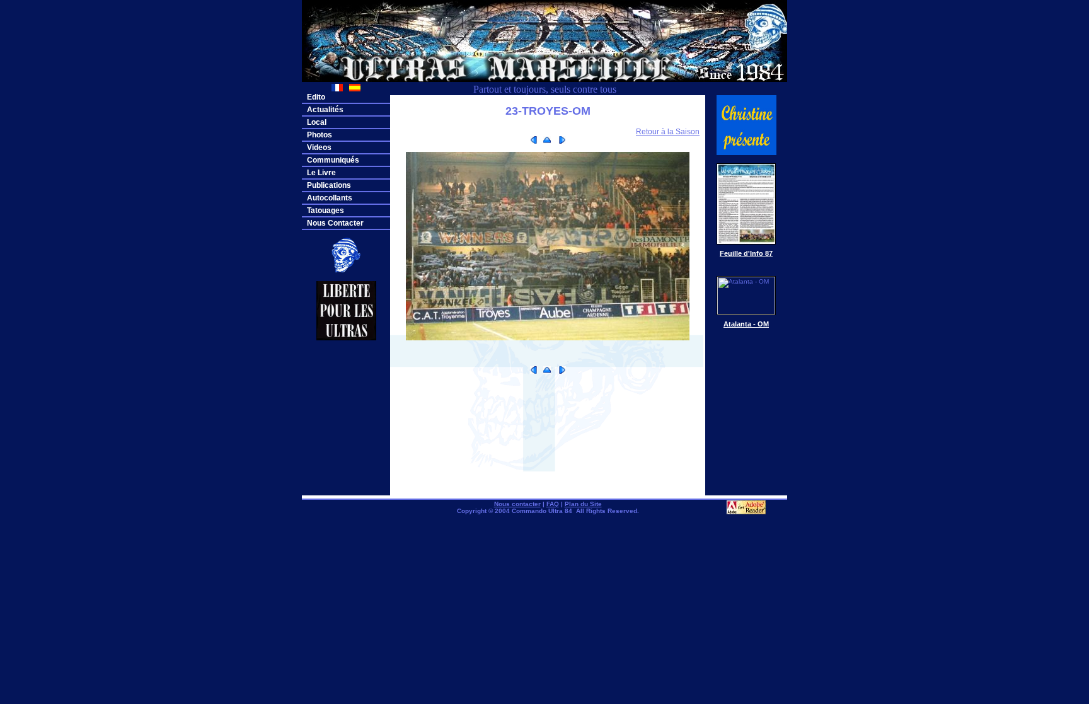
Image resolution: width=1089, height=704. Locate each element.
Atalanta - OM (746, 324)
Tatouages (325, 210)
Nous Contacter (335, 223)
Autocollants (329, 197)
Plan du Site (583, 503)
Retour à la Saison (668, 131)
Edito (316, 97)
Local (316, 122)
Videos (319, 147)
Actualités (325, 109)
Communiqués (333, 160)
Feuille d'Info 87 (746, 253)
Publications (329, 185)
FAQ (552, 503)
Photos (319, 134)
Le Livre (321, 172)
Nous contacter (517, 503)
